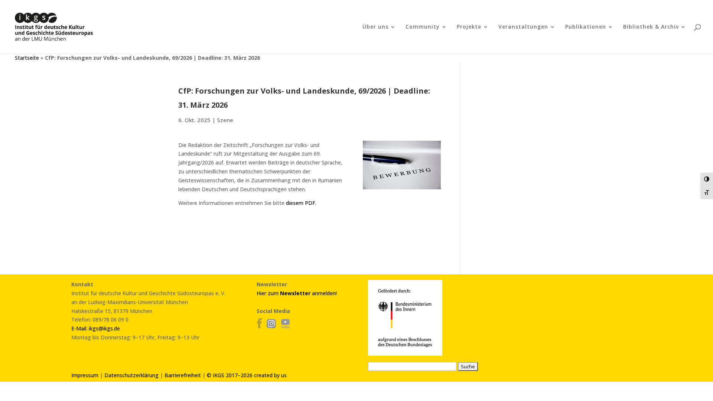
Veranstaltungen (523, 27)
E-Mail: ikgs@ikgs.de (95, 328)
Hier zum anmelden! (297, 293)
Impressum (84, 375)
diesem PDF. (301, 202)
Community (423, 27)
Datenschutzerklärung (131, 375)
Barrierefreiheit (183, 375)
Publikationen (585, 27)
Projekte (469, 27)
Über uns (375, 27)
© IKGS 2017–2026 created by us (247, 375)
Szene (225, 120)
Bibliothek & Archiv (651, 27)
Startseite (27, 57)
